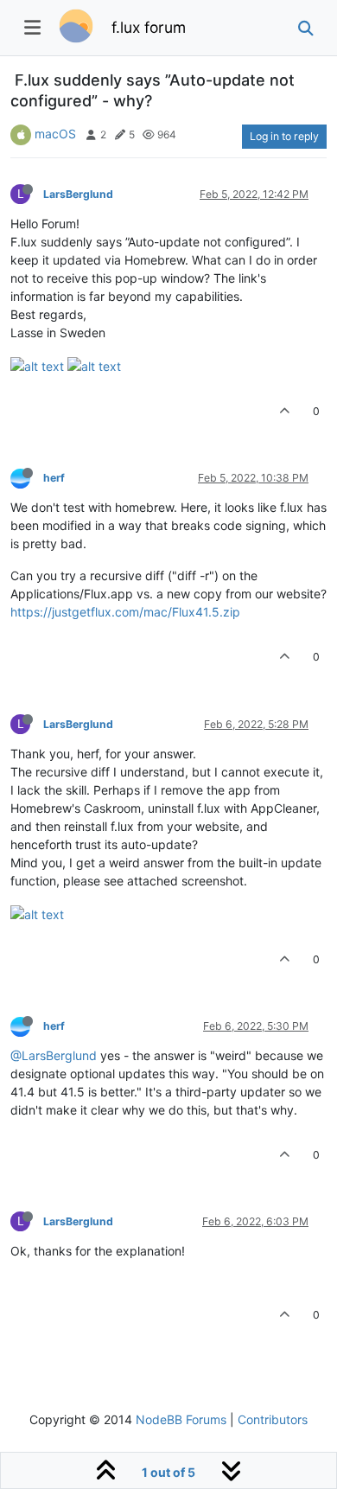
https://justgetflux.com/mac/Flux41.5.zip (125, 611)
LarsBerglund (78, 194)
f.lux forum (148, 27)
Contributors (273, 1419)
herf (54, 477)
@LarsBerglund (53, 1055)
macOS (55, 133)
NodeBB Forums (181, 1419)
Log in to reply (284, 136)
